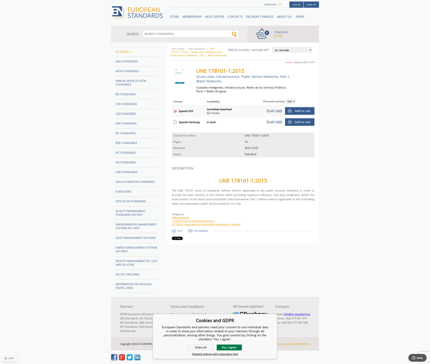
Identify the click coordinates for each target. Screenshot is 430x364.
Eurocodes (124, 191)
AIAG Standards (127, 61)
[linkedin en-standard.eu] (137, 359)
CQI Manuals (128, 331)
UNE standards (196, 48)
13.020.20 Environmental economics (193, 221)
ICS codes (122, 52)
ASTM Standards (127, 71)
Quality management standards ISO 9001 (131, 213)
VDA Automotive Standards (135, 182)
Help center (214, 17)
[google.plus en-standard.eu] (122, 359)
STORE (174, 17)
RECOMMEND (201, 230)
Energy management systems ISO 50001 (136, 249)
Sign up (311, 4)
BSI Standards (126, 94)
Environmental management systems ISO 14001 (136, 226)
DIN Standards (126, 123)
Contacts (235, 17)
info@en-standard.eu (297, 314)
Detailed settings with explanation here (215, 354)
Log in (296, 4)
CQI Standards (126, 114)
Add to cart (302, 111)
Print (180, 230)
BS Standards (150, 314)
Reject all (200, 347)
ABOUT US (284, 17)
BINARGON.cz (302, 344)
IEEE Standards (126, 143)
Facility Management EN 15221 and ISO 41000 (137, 263)
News (300, 17)
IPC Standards (126, 152)
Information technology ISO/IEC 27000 (134, 286)
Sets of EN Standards (131, 201)
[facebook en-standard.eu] (114, 359)
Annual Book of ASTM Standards (131, 82)
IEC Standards (126, 133)
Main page (178, 48)
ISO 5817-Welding (127, 274)
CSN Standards (126, 104)
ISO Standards (126, 162)
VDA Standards (148, 327)
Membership (192, 17)
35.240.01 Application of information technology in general (206, 224)
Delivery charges (259, 17)
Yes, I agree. (229, 347)
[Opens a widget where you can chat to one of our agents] (417, 358)
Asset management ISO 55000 (136, 238)
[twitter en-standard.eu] (129, 359)
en (279, 4)
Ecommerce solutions (281, 344)
